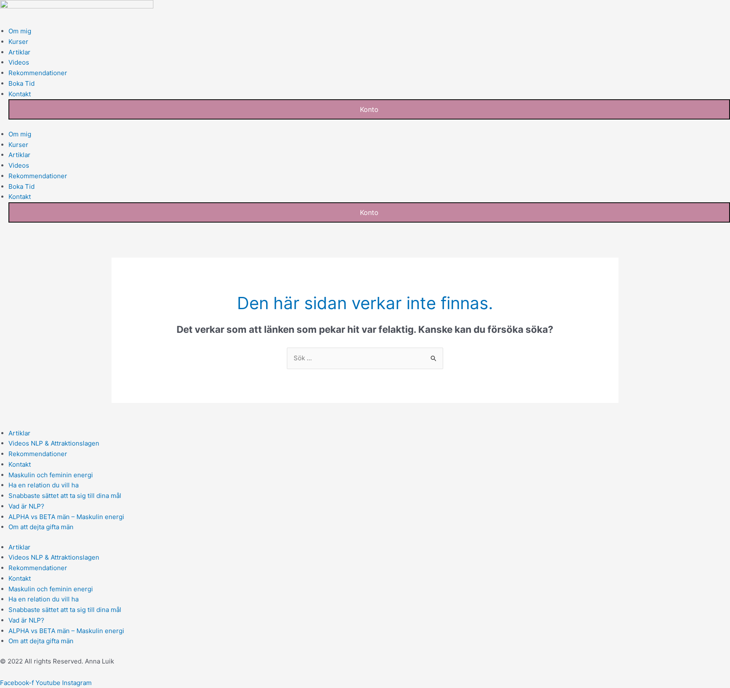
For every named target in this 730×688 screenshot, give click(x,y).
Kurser (18, 42)
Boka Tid (21, 83)
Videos (18, 62)
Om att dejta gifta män (41, 527)
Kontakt (19, 94)
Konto (369, 109)
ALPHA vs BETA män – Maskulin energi (66, 517)
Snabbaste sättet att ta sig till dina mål (64, 496)
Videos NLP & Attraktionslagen (53, 443)
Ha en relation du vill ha (43, 485)
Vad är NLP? (26, 506)
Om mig (19, 31)
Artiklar (19, 52)
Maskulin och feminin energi (50, 475)
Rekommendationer (37, 73)
